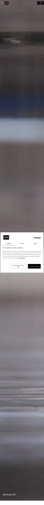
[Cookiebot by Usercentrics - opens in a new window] (36, 238)
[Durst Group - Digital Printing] (6, 4)
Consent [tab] (8, 243)
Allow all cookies (34, 266)
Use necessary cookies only (18, 266)
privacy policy (21, 258)
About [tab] (35, 243)
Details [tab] (22, 243)
